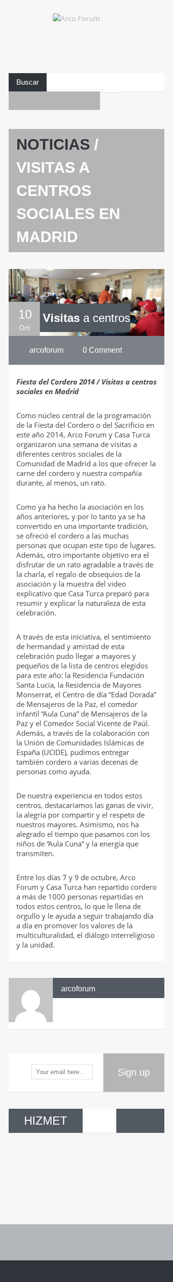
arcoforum (78, 989)
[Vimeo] (91, 100)
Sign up (134, 1072)
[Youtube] (36, 100)
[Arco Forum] (86, 42)
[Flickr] (72, 100)
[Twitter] (54, 100)
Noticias (53, 144)
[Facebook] (18, 100)
